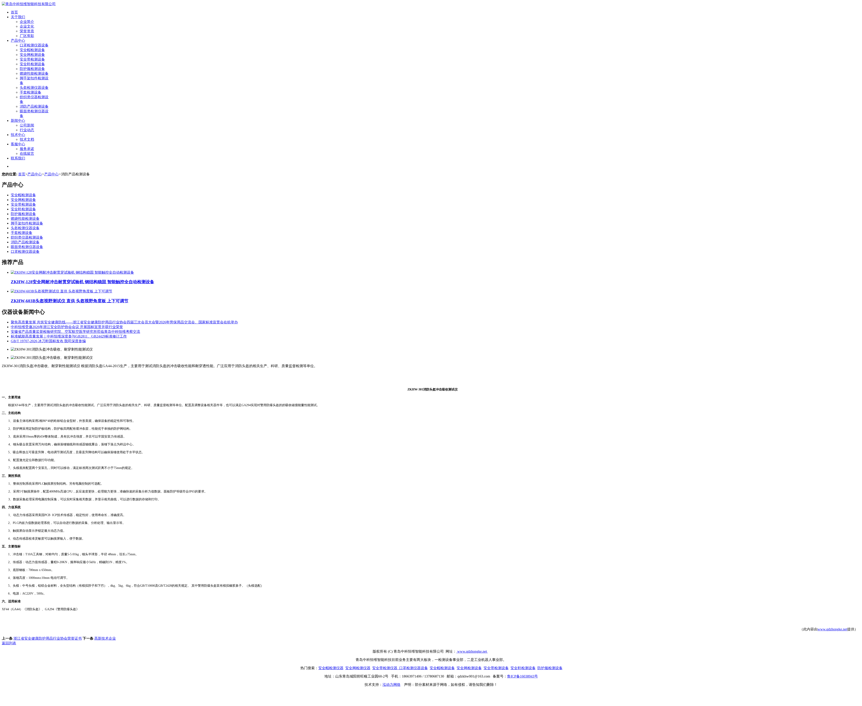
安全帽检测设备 (32, 50)
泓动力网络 (391, 684)
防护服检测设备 (32, 69)
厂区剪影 (27, 36)
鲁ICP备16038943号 (522, 676)
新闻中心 (18, 120)
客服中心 (18, 144)
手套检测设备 (30, 92)
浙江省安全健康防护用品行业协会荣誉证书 (47, 638)
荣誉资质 (27, 31)
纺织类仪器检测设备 (27, 237)
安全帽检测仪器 (330, 668)
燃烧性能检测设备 (34, 73)
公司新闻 (27, 125)
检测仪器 (363, 668)
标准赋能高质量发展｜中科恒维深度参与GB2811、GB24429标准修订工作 (69, 336)
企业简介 (27, 22)
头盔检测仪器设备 (34, 87)
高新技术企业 (105, 638)
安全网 (350, 668)
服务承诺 (27, 149)
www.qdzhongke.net (832, 629)
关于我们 (18, 17)
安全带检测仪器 (384, 668)
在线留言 (27, 153)
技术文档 (27, 139)
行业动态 (27, 130)
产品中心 (18, 40)
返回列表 (9, 643)
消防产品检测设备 (34, 106)
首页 (14, 12)
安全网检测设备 (32, 55)
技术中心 (18, 135)
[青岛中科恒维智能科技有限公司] (29, 4)
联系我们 (18, 158)
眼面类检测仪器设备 (27, 247)
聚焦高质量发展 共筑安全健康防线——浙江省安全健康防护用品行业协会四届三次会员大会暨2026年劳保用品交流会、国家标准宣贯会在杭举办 (124, 322)
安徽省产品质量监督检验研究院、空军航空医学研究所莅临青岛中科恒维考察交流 (75, 331)
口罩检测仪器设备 (34, 45)
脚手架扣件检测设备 (27, 223)
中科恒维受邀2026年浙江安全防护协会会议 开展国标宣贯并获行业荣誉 (67, 327)
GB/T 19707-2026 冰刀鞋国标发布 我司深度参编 (48, 341)
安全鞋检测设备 (32, 64)
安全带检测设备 (32, 59)
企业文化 (27, 26)
